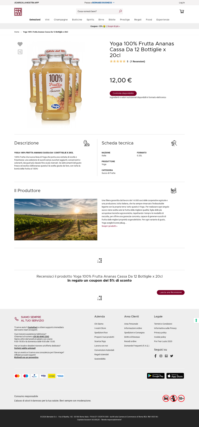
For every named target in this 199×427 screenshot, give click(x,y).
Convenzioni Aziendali (104, 350)
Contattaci (32, 327)
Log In (182, 2)
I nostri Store (100, 328)
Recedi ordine (130, 341)
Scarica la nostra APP (26, 2)
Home (16, 32)
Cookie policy (160, 337)
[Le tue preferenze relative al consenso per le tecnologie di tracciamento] (196, 320)
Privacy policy (160, 332)
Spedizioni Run (101, 332)
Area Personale (131, 324)
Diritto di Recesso (132, 337)
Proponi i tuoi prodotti (104, 337)
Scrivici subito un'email (25, 348)
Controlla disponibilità (123, 93)
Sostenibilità (99, 359)
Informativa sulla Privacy (165, 328)
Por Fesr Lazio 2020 (163, 341)
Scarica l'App (100, 341)
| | (99, 26)
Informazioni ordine (133, 328)
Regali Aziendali (101, 354)
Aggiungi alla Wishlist (20, 44)
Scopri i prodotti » (109, 226)
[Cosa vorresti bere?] (120, 11)
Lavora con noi (101, 346)
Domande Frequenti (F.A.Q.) (136, 346)
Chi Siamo (98, 324)
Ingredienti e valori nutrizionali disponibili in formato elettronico (138, 97)
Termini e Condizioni (163, 324)
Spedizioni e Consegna (134, 332)
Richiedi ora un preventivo (26, 357)
